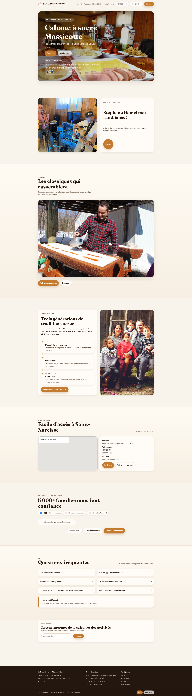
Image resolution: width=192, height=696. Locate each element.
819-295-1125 (136, 4)
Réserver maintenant (114, 531)
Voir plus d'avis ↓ (75, 530)
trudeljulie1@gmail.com (110, 459)
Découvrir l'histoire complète (54, 389)
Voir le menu (64, 53)
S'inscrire (79, 636)
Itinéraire (108, 465)
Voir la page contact (125, 465)
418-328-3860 (122, 4)
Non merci (148, 692)
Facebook (41, 682)
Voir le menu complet (48, 283)
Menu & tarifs (97, 4)
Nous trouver (109, 4)
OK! (139, 692)
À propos (87, 4)
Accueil (79, 4)
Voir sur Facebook (93, 531)
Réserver (149, 4)
